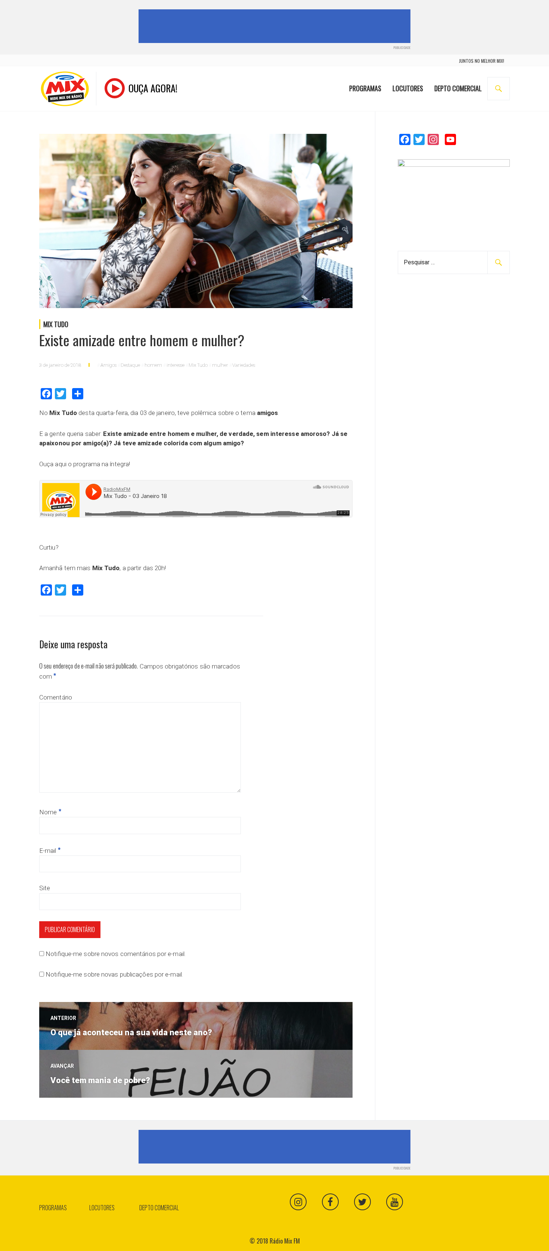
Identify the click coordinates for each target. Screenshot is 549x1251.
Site (44, 888)
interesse (175, 365)
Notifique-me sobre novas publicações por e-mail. (114, 974)
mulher (220, 365)
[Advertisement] (276, 26)
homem (153, 365)
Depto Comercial (458, 88)
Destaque (130, 365)
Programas (365, 88)
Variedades (243, 365)
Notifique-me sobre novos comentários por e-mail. (116, 954)
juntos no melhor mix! (481, 61)
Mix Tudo (55, 324)
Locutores (408, 88)
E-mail (50, 850)
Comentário (55, 697)
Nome (50, 812)
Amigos (108, 365)
